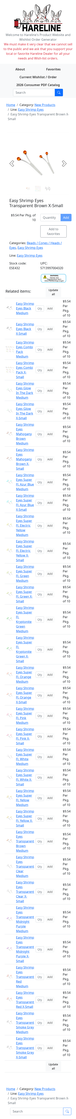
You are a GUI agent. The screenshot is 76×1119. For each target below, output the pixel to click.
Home (10, 105)
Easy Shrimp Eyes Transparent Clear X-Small (25, 891)
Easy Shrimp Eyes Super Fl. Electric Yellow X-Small (25, 550)
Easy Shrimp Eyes (31, 109)
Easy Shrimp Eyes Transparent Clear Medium (25, 866)
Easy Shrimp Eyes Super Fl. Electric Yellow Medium (25, 525)
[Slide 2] (48, 189)
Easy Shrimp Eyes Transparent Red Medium (25, 976)
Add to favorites (53, 231)
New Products (44, 105)
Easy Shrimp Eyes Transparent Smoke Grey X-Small (25, 1047)
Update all (53, 292)
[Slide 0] (28, 189)
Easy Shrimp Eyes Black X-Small (25, 329)
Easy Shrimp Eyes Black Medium (25, 308)
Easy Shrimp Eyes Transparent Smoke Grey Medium (25, 1022)
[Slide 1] (38, 189)
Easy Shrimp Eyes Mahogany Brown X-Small (25, 459)
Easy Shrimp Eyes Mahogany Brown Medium (25, 433)
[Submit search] (59, 92)
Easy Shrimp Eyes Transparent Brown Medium (25, 841)
